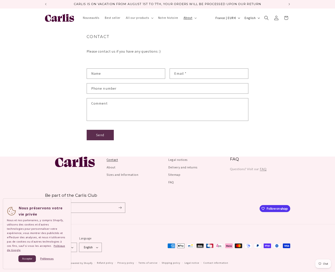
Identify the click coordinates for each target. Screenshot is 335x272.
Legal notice (192, 262)
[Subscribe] (120, 208)
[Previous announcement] (45, 4)
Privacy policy (125, 262)
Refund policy (105, 262)
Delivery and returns (183, 167)
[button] (139, 18)
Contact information (215, 262)
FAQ (171, 182)
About (111, 167)
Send (100, 135)
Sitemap (174, 175)
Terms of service (147, 262)
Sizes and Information (122, 175)
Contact (112, 160)
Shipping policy (171, 262)
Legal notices (178, 160)
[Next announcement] (289, 4)
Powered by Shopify (81, 263)
